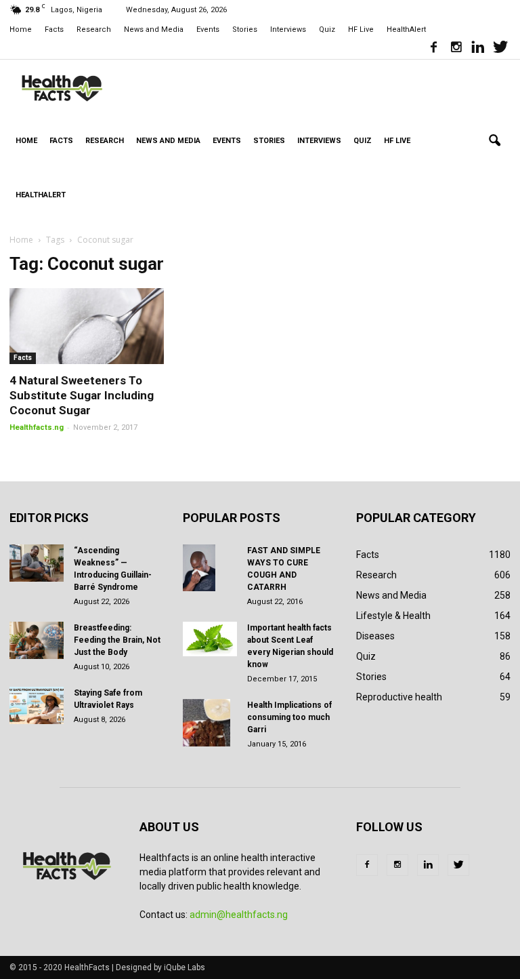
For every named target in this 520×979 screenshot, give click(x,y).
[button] (494, 141)
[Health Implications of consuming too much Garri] (210, 722)
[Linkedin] (478, 49)
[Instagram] (456, 49)
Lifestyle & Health (393, 615)
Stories (244, 29)
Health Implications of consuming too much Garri (289, 717)
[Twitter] (500, 49)
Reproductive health (399, 697)
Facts (54, 29)
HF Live (361, 29)
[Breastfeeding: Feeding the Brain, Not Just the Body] (36, 640)
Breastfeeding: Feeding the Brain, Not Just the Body (117, 640)
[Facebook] (433, 49)
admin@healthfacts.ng (239, 914)
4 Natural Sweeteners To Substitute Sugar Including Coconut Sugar (81, 395)
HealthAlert (406, 29)
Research (94, 29)
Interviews (288, 29)
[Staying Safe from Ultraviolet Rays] (36, 705)
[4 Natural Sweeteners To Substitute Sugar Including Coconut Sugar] (86, 326)
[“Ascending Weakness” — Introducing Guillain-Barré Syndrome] (36, 563)
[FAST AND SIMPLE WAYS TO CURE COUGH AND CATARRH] (210, 568)
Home (20, 29)
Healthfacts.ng (36, 427)
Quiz (327, 29)
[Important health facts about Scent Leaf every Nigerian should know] (210, 639)
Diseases (375, 636)
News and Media (153, 29)
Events (207, 29)
